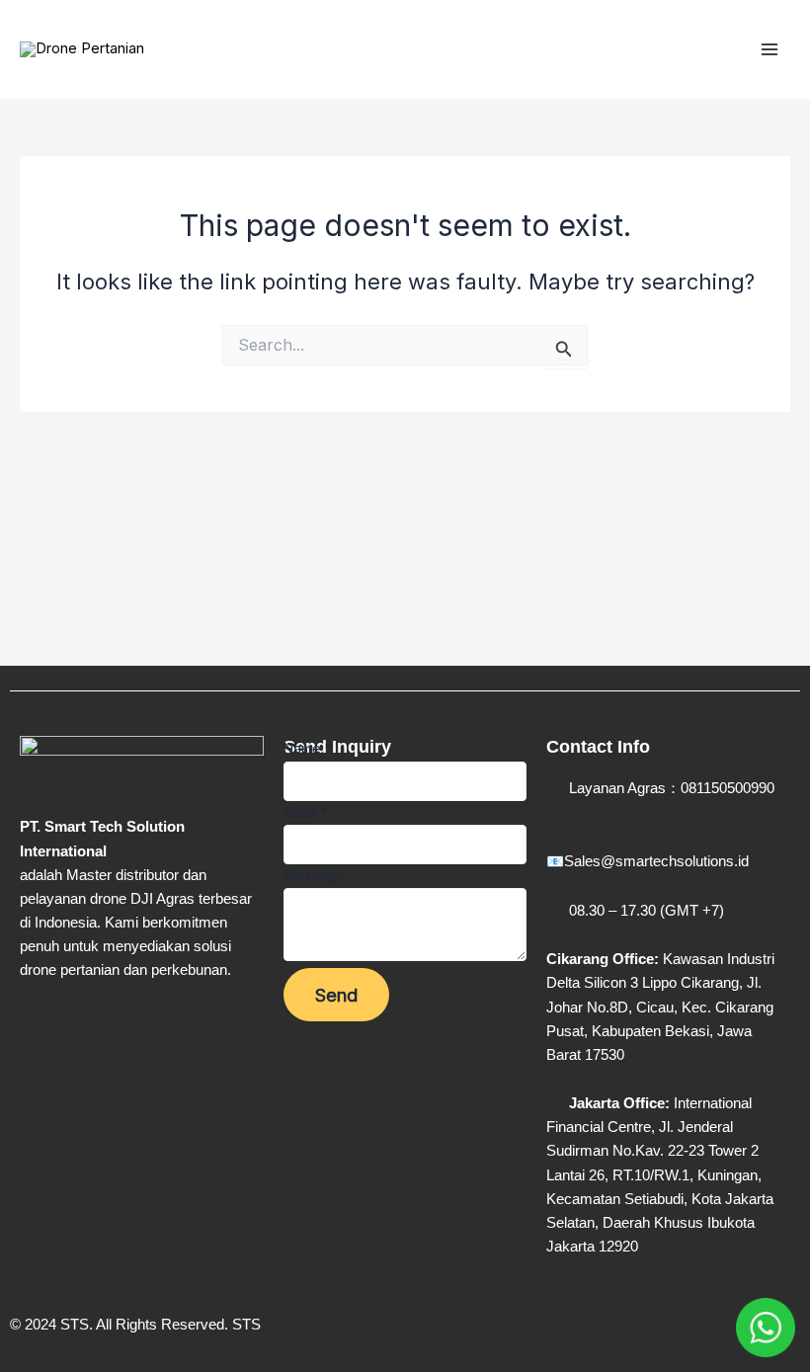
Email (305, 812)
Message (314, 875)
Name (308, 748)
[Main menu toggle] (769, 49)
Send (336, 995)
